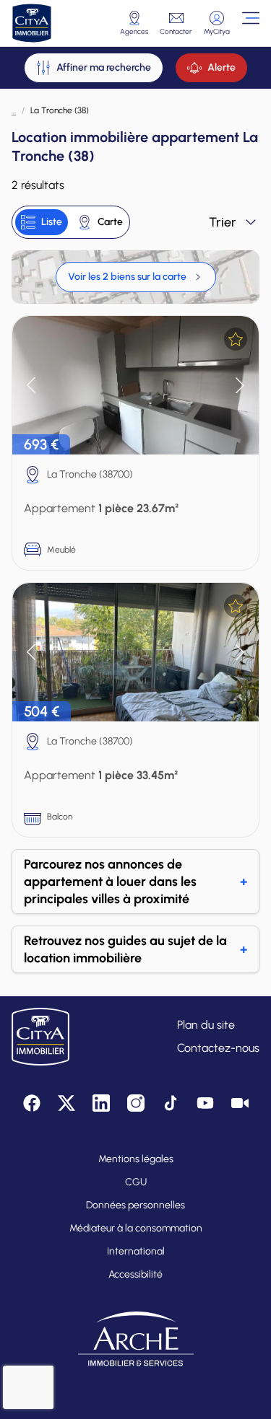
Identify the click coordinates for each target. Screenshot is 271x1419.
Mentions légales (135, 1159)
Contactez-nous (218, 1048)
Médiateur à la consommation (135, 1228)
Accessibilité (135, 1274)
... (14, 110)
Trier (222, 222)
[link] (136, 277)
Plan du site (206, 1025)
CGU (136, 1182)
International (136, 1251)
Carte (110, 222)
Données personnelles (135, 1205)
